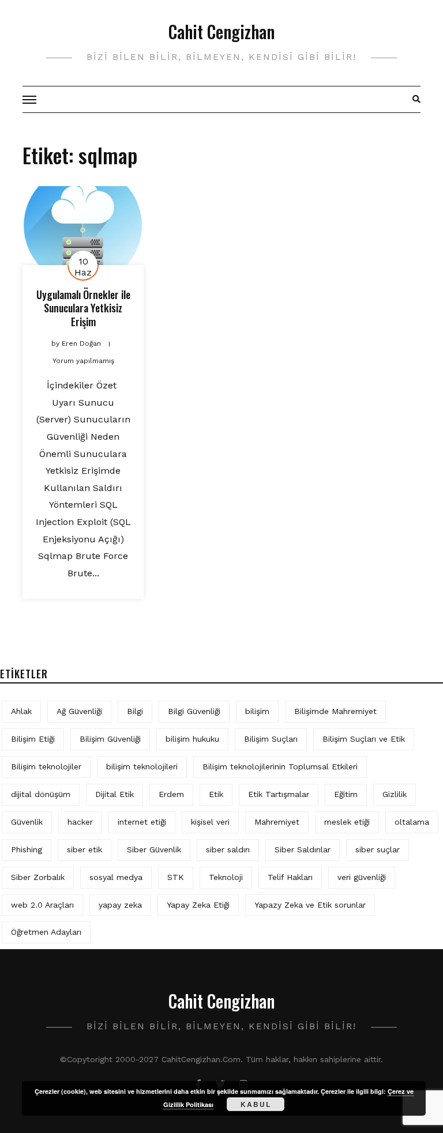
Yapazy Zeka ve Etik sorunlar (310, 904)
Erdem (171, 794)
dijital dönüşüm (40, 794)
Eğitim (346, 794)
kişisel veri (210, 821)
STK (175, 877)
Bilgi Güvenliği (194, 711)
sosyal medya (115, 877)
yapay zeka (120, 904)
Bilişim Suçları (271, 738)
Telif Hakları (290, 877)
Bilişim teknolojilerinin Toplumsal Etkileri (280, 766)
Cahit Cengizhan (221, 31)
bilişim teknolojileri (142, 766)
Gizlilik (394, 794)
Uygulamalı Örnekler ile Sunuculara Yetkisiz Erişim (83, 308)
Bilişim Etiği (33, 738)
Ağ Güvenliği (79, 711)
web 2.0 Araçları (42, 904)
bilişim (257, 711)
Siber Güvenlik (154, 849)
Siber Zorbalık (38, 877)
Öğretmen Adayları (46, 931)
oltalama (412, 821)
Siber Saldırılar (303, 849)
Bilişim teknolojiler (46, 766)
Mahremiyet (276, 821)
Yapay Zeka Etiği (198, 904)
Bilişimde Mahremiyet (335, 711)
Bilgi (135, 711)
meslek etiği (347, 821)
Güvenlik (27, 821)
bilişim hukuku (192, 738)
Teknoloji (226, 877)
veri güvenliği (361, 877)
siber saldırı (228, 849)
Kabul (256, 1104)
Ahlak (21, 711)
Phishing (26, 849)
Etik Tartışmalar (278, 794)
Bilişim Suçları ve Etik (363, 738)
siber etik (84, 849)
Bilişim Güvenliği (110, 738)
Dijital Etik (114, 794)
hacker (80, 821)
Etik (216, 794)
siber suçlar (377, 849)
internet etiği (142, 821)
